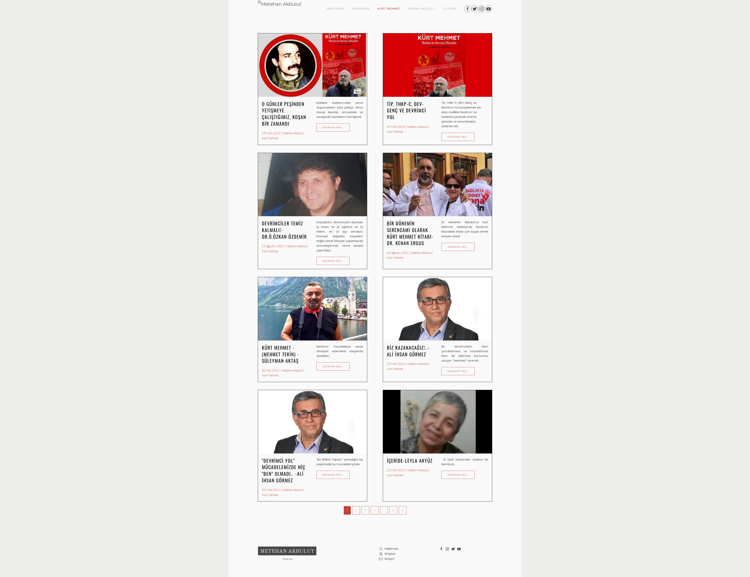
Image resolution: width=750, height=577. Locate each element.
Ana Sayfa (336, 8)
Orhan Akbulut (421, 8)
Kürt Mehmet (388, 8)
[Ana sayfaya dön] (285, 9)
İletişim (449, 8)
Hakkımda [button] (361, 8)
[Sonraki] (402, 510)
